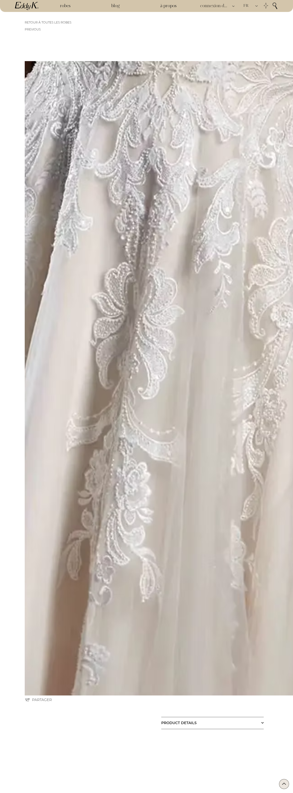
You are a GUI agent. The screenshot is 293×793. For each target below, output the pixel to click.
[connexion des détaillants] (234, 6)
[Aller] (284, 784)
